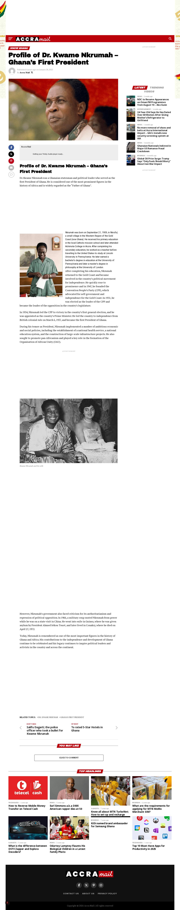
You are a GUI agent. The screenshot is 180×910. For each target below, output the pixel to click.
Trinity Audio (47, 154)
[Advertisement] (90, 17)
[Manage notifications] (7, 902)
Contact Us (71, 893)
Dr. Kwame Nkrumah (48, 717)
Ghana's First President (72, 717)
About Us (88, 893)
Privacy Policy (107, 893)
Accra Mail (25, 72)
